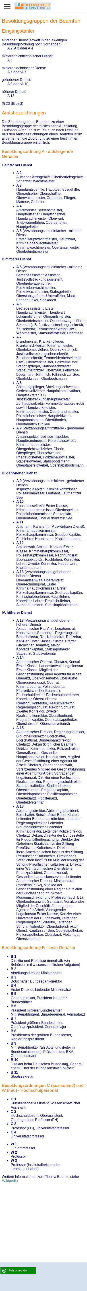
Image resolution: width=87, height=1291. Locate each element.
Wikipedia (10, 1181)
